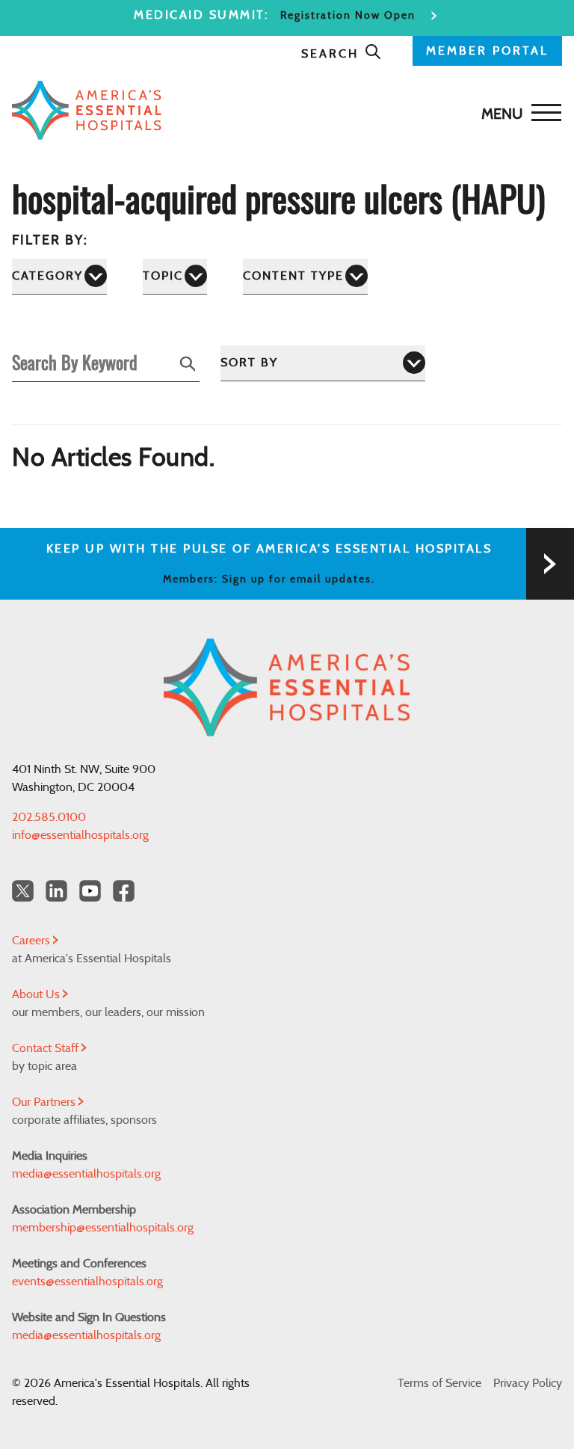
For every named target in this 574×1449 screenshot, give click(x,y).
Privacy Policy (527, 1383)
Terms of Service (439, 1383)
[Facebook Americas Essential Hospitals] (124, 891)
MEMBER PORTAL (487, 51)
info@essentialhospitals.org (80, 835)
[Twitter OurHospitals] (23, 891)
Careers (32, 941)
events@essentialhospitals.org (87, 1282)
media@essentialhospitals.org (86, 1174)
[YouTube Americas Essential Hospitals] (90, 891)
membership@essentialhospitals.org (103, 1228)
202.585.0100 (49, 817)
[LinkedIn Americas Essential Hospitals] (56, 891)
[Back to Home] (283, 110)
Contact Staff (46, 1048)
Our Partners (45, 1102)
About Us (37, 994)
